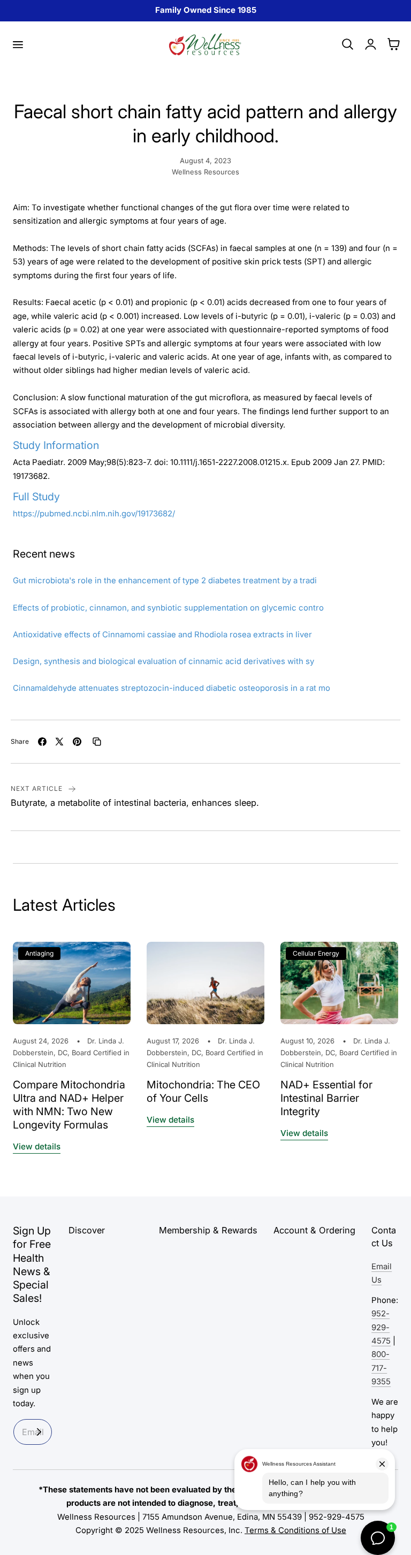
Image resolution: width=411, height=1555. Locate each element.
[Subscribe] (39, 1432)
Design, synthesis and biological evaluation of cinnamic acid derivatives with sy (163, 661)
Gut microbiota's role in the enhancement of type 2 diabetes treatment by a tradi (165, 580)
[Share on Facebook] (42, 741)
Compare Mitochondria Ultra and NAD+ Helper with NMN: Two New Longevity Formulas (69, 1104)
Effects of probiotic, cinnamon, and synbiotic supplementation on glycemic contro (168, 608)
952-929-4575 (381, 1327)
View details (36, 1146)
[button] (17, 44)
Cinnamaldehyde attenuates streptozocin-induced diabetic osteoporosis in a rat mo (171, 688)
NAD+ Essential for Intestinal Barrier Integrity (326, 1098)
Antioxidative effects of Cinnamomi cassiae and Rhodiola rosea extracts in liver (162, 634)
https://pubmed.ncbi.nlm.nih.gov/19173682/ (94, 514)
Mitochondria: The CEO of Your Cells (203, 1091)
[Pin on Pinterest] (77, 741)
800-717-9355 (381, 1368)
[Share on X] (59, 741)
